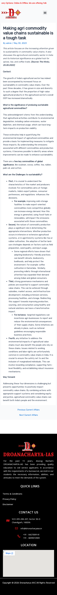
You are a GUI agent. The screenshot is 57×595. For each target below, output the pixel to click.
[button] (45, 13)
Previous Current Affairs (28, 410)
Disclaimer (8, 504)
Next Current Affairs (28, 415)
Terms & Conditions (12, 493)
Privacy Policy (9, 499)
